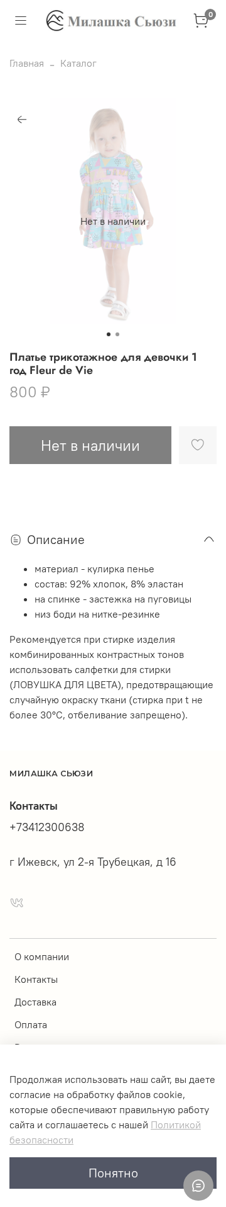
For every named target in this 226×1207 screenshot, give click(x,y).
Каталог (78, 63)
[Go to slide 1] (108, 334)
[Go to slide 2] (117, 334)
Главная (26, 63)
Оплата (30, 1024)
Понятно (113, 1173)
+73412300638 (47, 827)
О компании (41, 956)
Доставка (35, 1001)
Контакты (36, 979)
